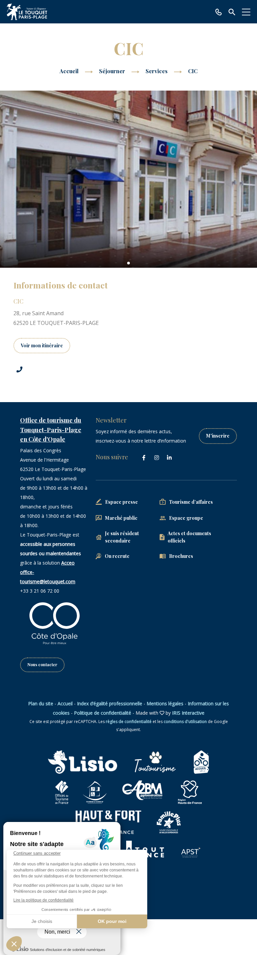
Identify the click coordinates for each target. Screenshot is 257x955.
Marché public (121, 518)
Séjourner (112, 71)
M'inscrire (218, 436)
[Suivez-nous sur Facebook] (144, 458)
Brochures (181, 556)
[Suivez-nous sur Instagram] (157, 458)
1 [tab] (128, 263)
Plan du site (40, 703)
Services (157, 71)
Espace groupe (186, 518)
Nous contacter (42, 664)
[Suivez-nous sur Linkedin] (169, 458)
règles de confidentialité (129, 721)
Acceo (68, 563)
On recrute (117, 556)
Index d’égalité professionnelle (109, 703)
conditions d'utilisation (185, 721)
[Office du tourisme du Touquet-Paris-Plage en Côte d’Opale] (27, 11)
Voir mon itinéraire (42, 345)
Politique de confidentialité (102, 713)
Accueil (69, 71)
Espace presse (121, 502)
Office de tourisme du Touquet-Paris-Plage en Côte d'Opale (50, 430)
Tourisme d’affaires (191, 502)
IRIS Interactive (188, 713)
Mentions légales (165, 703)
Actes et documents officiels (189, 537)
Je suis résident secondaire (122, 537)
